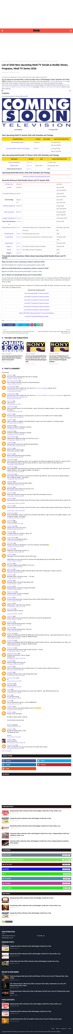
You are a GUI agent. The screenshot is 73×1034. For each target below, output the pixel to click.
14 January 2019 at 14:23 (14, 523)
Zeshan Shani (11, 745)
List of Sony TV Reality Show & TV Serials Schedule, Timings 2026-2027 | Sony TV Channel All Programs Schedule (60, 358)
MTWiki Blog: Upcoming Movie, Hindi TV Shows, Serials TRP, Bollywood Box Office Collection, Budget (35, 1031)
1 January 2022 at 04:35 (14, 709)
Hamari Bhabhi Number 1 (18, 142)
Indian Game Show (9, 212)
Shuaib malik (10, 526)
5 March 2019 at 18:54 (13, 561)
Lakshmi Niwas (9, 243)
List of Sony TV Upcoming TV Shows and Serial (36, 300)
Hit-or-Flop (35, 864)
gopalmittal (10, 425)
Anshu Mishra (11, 537)
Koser (8, 689)
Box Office (35, 855)
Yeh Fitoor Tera (9, 184)
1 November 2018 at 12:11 (15, 484)
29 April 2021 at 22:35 (13, 687)
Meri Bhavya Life (9, 233)
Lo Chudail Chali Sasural (9, 193)
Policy (69, 1028)
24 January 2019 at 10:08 (14, 535)
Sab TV (25, 87)
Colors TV (20, 87)
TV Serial (15, 320)
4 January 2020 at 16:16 (14, 614)
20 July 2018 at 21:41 (13, 404)
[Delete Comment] (21, 378)
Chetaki (9, 249)
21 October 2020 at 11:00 (14, 664)
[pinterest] (54, 764)
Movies (35, 869)
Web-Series (35, 888)
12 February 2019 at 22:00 (15, 546)
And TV (19, 227)
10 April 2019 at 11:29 (13, 584)
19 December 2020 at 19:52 (15, 675)
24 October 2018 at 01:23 (14, 451)
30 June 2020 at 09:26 (13, 625)
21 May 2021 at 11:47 (13, 698)
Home (3, 61)
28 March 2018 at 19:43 (14, 378)
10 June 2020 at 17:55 (13, 619)
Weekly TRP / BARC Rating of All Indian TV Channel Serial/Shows (36, 313)
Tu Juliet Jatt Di (9, 237)
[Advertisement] (36, 14)
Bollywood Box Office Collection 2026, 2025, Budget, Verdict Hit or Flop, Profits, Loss (35, 811)
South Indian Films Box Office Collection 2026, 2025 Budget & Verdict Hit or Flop (34, 961)
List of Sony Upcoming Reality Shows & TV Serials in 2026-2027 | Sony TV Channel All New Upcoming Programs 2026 (36, 358)
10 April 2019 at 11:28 (13, 578)
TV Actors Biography (41, 395)
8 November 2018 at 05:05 (15, 490)
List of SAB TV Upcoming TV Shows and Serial (36, 296)
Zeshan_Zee (10, 648)
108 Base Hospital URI (9, 206)
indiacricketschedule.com (8, 935)
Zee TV (4, 87)
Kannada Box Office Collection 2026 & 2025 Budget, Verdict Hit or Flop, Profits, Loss (35, 905)
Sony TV (8, 87)
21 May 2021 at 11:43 (13, 692)
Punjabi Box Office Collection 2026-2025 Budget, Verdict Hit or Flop (30, 818)
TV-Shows (21, 320)
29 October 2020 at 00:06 (14, 670)
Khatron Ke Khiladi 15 (14, 162)
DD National (57, 87)
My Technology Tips (12, 381)
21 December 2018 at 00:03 (15, 518)
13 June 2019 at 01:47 (13, 601)
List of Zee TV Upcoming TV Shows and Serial (36, 303)
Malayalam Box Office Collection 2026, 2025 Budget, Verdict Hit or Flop (31, 898)
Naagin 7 (9, 246)
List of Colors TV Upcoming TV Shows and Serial (36, 306)
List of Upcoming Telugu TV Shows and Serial (36, 293)
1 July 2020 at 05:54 (13, 638)
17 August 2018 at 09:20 (14, 423)
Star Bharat (49, 87)
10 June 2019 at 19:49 (13, 595)
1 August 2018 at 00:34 (14, 411)
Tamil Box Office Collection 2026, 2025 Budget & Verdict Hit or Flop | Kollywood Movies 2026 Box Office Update (39, 842)
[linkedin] (19, 764)
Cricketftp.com (41, 935)
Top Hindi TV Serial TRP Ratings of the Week (36, 316)
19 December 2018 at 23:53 (15, 510)
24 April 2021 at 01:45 (13, 681)
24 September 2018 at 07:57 (15, 440)
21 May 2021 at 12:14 (13, 704)
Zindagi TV (43, 87)
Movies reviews (11, 678)
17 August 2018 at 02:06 (14, 417)
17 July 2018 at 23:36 (13, 391)
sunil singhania (11, 386)
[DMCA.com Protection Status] (7, 922)
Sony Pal (30, 87)
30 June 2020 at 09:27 (13, 631)
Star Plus (66, 85)
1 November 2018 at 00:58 (15, 471)
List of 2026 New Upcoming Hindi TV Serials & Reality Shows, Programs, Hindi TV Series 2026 (12, 357)
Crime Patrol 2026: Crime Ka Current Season (18, 148)
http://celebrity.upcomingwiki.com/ (16, 390)
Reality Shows (8, 320)
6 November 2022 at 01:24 (15, 748)
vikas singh (10, 609)
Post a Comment (6, 751)
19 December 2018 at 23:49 (15, 503)
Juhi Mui (9, 187)
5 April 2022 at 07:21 (13, 726)
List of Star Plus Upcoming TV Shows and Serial (36, 309)
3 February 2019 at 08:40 (14, 540)
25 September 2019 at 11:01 (15, 606)
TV (35, 874)
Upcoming (8, 61)
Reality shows (62, 81)
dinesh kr (9, 401)
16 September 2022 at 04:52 (15, 743)
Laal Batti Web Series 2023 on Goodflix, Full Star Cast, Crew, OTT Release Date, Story (36, 1019)
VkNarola (9, 739)
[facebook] (19, 760)
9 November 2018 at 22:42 (15, 496)
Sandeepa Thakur (12, 653)
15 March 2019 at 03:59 (14, 566)
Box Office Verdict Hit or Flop (35, 859)
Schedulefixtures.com (7, 937)
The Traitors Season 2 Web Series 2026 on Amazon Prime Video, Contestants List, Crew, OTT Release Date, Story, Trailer (38, 984)
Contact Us (64, 1028)
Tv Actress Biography (42, 388)
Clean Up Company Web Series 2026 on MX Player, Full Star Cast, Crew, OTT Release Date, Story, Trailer (39, 977)
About (57, 1028)
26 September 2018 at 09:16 (15, 446)
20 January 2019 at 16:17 (14, 529)
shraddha (9, 661)
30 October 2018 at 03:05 (14, 457)
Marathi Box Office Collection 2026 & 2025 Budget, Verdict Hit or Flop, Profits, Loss (35, 826)
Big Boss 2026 (14, 165)
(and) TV (14, 87)
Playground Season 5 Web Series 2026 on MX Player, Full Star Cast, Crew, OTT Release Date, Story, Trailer (40, 992)
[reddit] (19, 768)
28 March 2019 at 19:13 (14, 572)
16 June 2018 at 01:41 (13, 384)
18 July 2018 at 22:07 (13, 398)
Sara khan (10, 543)
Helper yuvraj (11, 592)
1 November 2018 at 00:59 (15, 479)
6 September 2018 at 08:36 (15, 434)
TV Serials (52, 81)
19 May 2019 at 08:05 (13, 589)
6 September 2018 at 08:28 (15, 428)
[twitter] (54, 760)
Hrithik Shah (6, 72)
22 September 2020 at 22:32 (15, 658)
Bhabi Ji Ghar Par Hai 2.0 (9, 227)
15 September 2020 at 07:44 (15, 651)
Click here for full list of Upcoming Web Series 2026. (36, 176)
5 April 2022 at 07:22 (13, 737)
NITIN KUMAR (11, 437)
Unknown (10, 375)
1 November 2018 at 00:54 (15, 464)
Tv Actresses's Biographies (55, 395)
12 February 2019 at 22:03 (15, 552)
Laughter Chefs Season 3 (9, 218)
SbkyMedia (10, 683)
